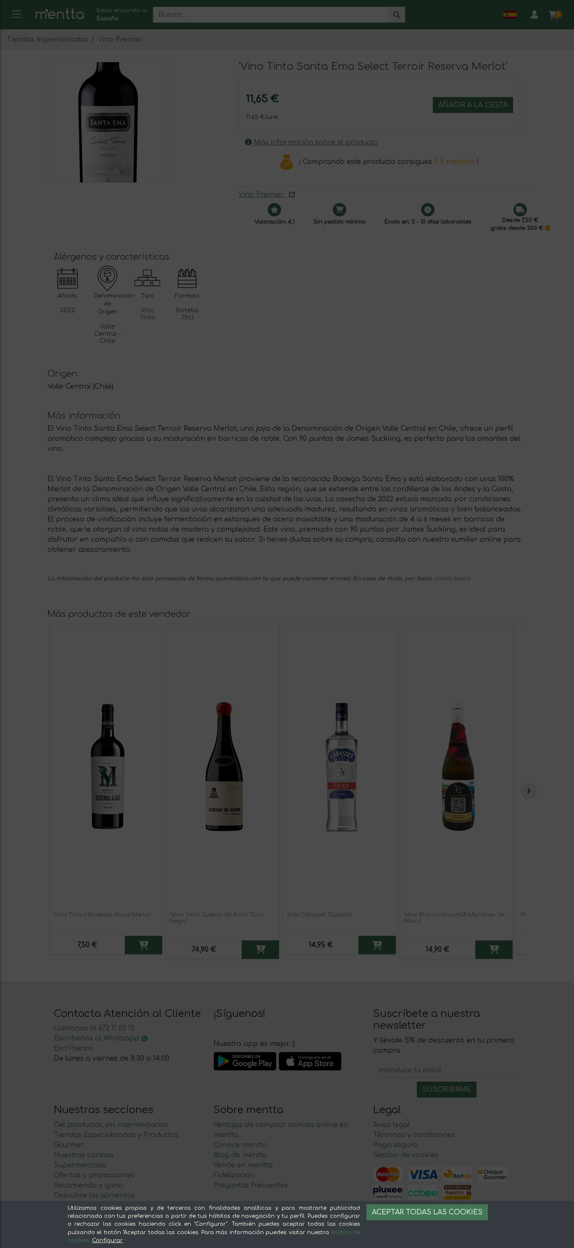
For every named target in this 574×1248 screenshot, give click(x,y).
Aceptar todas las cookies (427, 1212)
